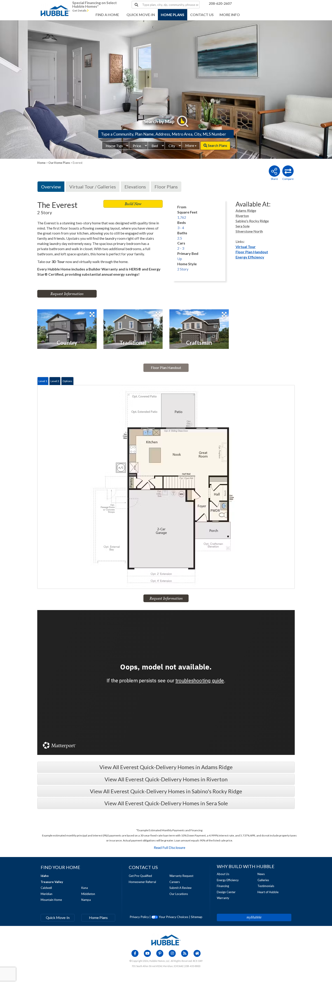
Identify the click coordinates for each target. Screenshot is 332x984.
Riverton (242, 216)
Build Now (133, 204)
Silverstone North (249, 231)
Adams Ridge (246, 210)
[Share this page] (274, 171)
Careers (174, 882)
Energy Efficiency (250, 257)
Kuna (84, 888)
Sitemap (196, 917)
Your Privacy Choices (173, 917)
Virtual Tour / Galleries (92, 186)
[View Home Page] (166, 939)
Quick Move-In (58, 917)
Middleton (88, 894)
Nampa (86, 900)
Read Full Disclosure (169, 847)
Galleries (263, 880)
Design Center (226, 892)
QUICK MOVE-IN (140, 14)
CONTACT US (202, 14)
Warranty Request (181, 876)
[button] (33, 89)
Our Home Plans (59, 162)
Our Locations (178, 894)
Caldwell (46, 888)
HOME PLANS (172, 14)
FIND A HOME (107, 14)
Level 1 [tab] (43, 381)
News (261, 874)
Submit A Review (180, 888)
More (190, 145)
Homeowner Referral (142, 882)
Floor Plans (166, 186)
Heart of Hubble (267, 892)
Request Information (67, 293)
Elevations (135, 186)
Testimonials (265, 886)
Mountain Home (51, 900)
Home (41, 162)
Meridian (46, 894)
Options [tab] (67, 381)
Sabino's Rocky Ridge (252, 221)
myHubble (254, 917)
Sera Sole (243, 226)
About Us (223, 874)
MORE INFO (230, 14)
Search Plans (217, 145)
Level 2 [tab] (55, 381)
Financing (223, 886)
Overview (51, 186)
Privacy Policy (139, 917)
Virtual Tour (246, 246)
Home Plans (98, 917)
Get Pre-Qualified (140, 876)
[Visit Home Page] (55, 5)
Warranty (223, 898)
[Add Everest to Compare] (288, 171)
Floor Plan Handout (252, 252)
